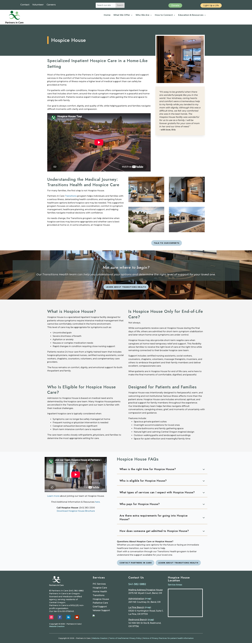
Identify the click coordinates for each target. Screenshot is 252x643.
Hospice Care (100, 587)
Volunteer (38, 5)
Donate (175, 5)
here (97, 502)
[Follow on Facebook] (60, 617)
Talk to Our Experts (166, 243)
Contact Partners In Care (136, 563)
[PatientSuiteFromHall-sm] (187, 201)
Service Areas (175, 584)
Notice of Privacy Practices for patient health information (168, 638)
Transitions (71, 196)
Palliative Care (100, 603)
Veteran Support (101, 610)
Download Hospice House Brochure (76, 511)
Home (107, 15)
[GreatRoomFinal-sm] (146, 201)
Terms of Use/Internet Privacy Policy (125, 638)
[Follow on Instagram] (51, 617)
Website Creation (56, 626)
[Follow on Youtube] (77, 617)
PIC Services (99, 584)
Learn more (53, 496)
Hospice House (101, 599)
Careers (51, 5)
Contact (24, 5)
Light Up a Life (211, 5)
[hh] (146, 231)
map (148, 598)
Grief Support (100, 606)
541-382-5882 (137, 584)
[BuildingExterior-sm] (187, 231)
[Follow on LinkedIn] (68, 617)
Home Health (100, 591)
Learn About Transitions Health (126, 287)
